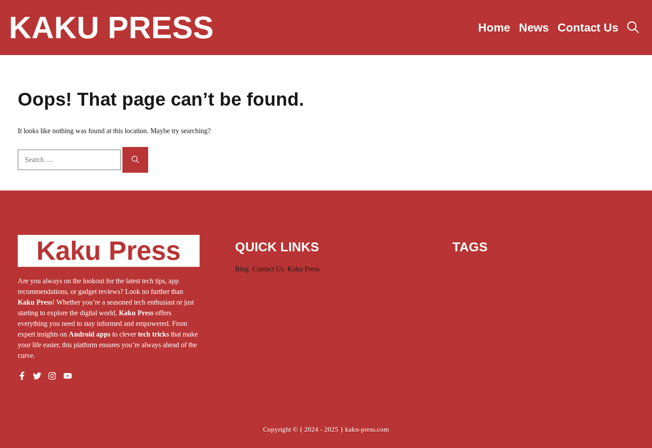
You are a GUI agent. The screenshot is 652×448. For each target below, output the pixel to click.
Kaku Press (111, 27)
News (534, 27)
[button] (633, 27)
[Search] (135, 160)
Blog (242, 269)
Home (494, 27)
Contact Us (588, 27)
